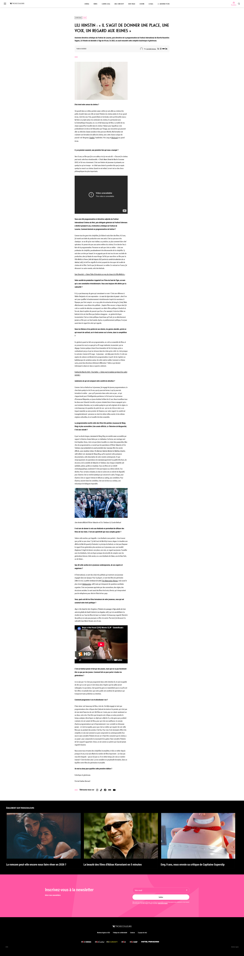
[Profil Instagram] (160, 49)
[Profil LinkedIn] (166, 49)
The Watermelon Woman (110, 580)
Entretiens (78, 18)
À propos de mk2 (142, 933)
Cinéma (86, 4)
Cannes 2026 (106, 4)
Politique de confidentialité (120, 933)
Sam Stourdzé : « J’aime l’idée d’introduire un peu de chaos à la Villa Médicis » (100, 274)
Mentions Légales (235, 947)
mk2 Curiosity (119, 4)
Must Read (131, 4)
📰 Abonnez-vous (163, 4)
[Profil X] (158, 49)
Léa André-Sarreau (151, 49)
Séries (95, 4)
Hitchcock (114, 137)
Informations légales (163, 903)
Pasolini (91, 137)
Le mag (151, 4)
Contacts (132, 933)
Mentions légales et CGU (103, 933)
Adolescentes (86, 583)
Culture (141, 4)
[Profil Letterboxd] (163, 49)
